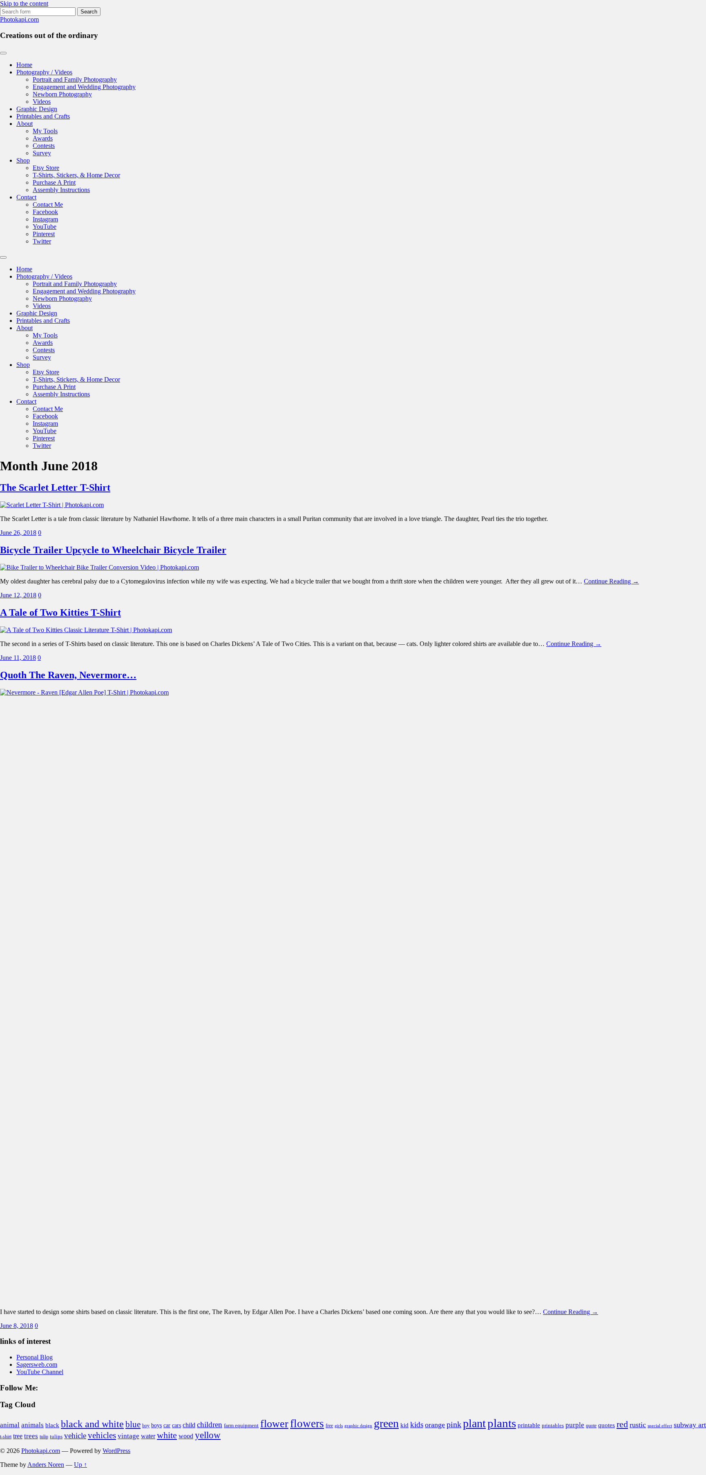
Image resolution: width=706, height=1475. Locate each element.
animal (10, 1425)
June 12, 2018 (18, 595)
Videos (42, 101)
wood (186, 1436)
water (148, 1436)
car (166, 1425)
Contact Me (48, 204)
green (386, 1423)
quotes (606, 1424)
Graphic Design (36, 108)
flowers (307, 1423)
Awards (43, 138)
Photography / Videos (44, 72)
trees (31, 1436)
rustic (638, 1425)
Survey (42, 153)
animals (32, 1425)
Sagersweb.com (36, 1364)
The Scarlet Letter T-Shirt (55, 487)
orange (435, 1425)
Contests (44, 145)
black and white (92, 1424)
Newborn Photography (62, 94)
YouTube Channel (39, 1371)
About (24, 123)
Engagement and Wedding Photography (84, 86)
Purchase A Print (54, 182)
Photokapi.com (19, 19)
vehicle (75, 1435)
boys (156, 1425)
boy (146, 1425)
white (167, 1435)
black (52, 1425)
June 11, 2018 (18, 657)
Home (24, 64)
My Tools (45, 130)
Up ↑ (80, 1464)
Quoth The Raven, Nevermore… (68, 675)
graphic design (358, 1425)
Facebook (45, 211)
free (329, 1425)
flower (274, 1424)
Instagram (45, 219)
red (622, 1424)
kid (404, 1424)
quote (591, 1425)
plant (474, 1423)
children (209, 1424)
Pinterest (44, 233)
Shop (23, 160)
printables (553, 1425)
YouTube (44, 226)
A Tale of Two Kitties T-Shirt (60, 612)
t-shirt (5, 1436)
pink (454, 1424)
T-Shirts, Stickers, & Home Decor (76, 175)
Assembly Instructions (61, 189)
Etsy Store (46, 167)
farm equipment (241, 1425)
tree (17, 1436)
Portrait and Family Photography (75, 79)
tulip (44, 1436)
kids (416, 1424)
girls (339, 1425)
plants (501, 1423)
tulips (56, 1436)
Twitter (42, 241)
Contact (26, 197)
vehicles (102, 1435)
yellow (208, 1435)
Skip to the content (24, 3)
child (189, 1424)
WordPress (116, 1450)
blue (133, 1424)
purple (574, 1425)
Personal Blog (34, 1357)
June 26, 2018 (18, 532)
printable (529, 1425)
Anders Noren (45, 1464)
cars (176, 1425)
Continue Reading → (611, 581)
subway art (690, 1425)
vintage (128, 1436)
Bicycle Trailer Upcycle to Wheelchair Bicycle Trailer (113, 550)
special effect (660, 1426)
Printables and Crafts (43, 116)
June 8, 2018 (16, 1325)
